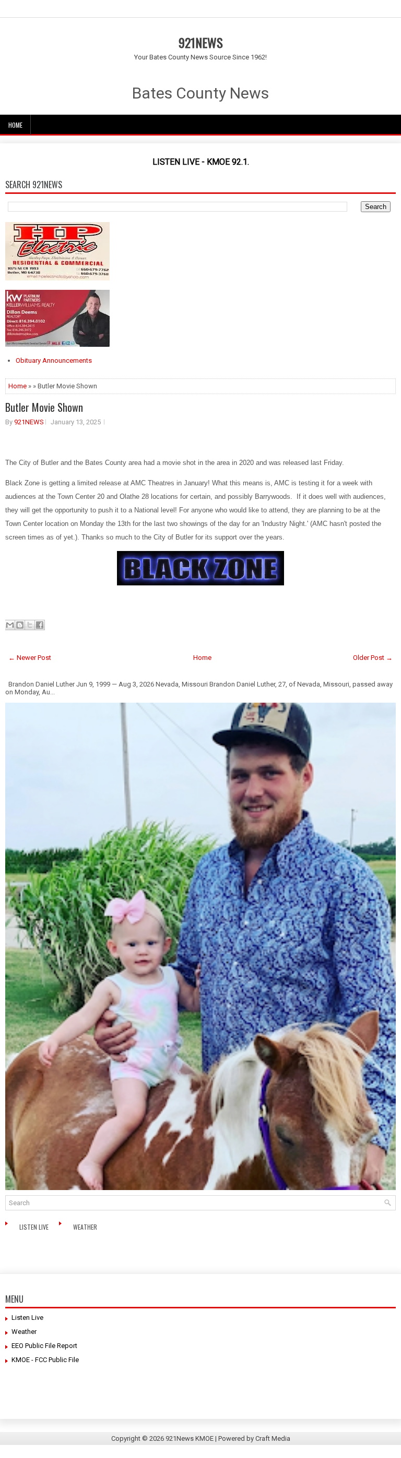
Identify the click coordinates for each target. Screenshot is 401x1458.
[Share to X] (30, 625)
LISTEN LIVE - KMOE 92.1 (199, 162)
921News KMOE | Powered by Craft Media (228, 1438)
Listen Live (34, 1226)
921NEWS (201, 42)
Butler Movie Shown (44, 407)
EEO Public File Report (44, 1346)
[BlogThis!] (20, 625)
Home (15, 124)
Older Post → (373, 657)
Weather (86, 1226)
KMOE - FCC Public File (45, 1360)
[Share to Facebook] (39, 625)
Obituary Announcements (54, 360)
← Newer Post (29, 657)
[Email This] (10, 625)
